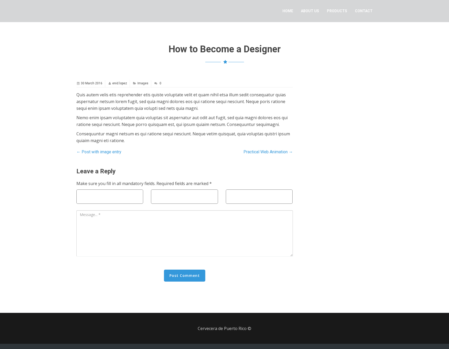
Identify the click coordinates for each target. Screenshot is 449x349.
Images (142, 83)
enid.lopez (119, 83)
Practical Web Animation (268, 151)
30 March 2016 (91, 83)
